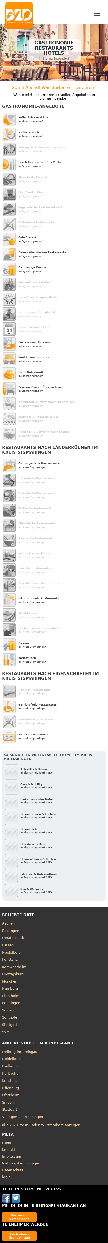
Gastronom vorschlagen (19, 1217)
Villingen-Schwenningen (22, 1117)
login (6, 1177)
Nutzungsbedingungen (21, 1163)
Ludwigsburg (13, 974)
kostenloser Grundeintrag (19, 1235)
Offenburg (10, 1088)
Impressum (11, 1156)
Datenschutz (12, 1170)
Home (7, 1143)
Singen (8, 1010)
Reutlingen (11, 1003)
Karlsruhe (10, 1073)
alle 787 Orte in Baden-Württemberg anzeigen (41, 1125)
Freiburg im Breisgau (19, 1052)
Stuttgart (9, 1025)
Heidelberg (11, 952)
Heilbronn (10, 1066)
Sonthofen (10, 1017)
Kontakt (8, 1150)
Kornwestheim (14, 967)
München (9, 981)
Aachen (8, 923)
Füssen (8, 945)
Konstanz (10, 960)
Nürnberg (10, 988)
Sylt (5, 1032)
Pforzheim (10, 996)
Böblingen (10, 931)
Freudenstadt (13, 938)
